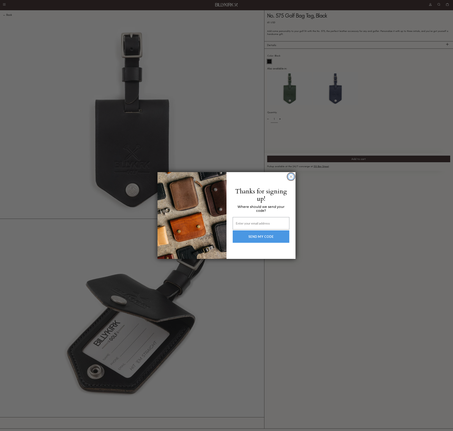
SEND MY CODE (261, 237)
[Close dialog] (291, 177)
